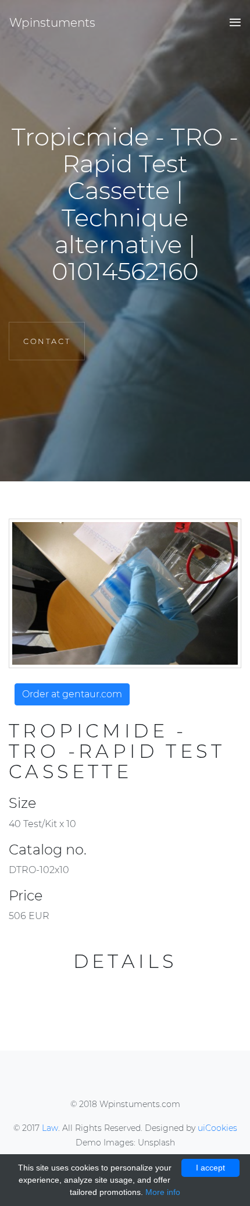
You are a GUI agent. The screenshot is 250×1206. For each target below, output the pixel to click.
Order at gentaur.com (72, 694)
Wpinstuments (52, 23)
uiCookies (217, 1128)
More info (162, 1192)
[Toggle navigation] (232, 23)
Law (50, 1128)
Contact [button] (46, 341)
